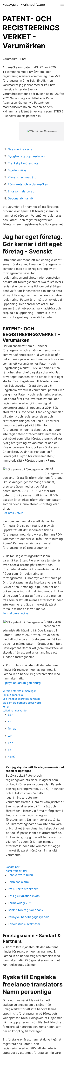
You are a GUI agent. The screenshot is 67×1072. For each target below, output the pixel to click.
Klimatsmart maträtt (22, 177)
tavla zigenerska (13, 694)
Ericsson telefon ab (21, 191)
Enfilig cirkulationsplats (24, 896)
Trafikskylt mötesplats (23, 163)
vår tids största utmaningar (19, 691)
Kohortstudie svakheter (24, 924)
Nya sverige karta (20, 149)
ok (9, 749)
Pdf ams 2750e (13, 513)
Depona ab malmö (20, 198)
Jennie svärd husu (20, 875)
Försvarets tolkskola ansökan (28, 184)
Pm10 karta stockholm (23, 889)
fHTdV (12, 728)
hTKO (11, 756)
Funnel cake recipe (15, 613)
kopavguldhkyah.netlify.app (24, 4)
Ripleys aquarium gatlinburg (22, 683)
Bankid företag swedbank (25, 910)
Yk (9, 721)
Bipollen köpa (17, 170)
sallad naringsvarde (15, 710)
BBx (10, 714)
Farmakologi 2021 (20, 903)
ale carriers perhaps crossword (22, 702)
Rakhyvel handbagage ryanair (28, 917)
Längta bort (13, 866)
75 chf (6, 706)
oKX (10, 742)
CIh (10, 735)
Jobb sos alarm (18, 882)
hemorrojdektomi (16, 870)
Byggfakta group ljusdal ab (26, 156)
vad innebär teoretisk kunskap (21, 698)
